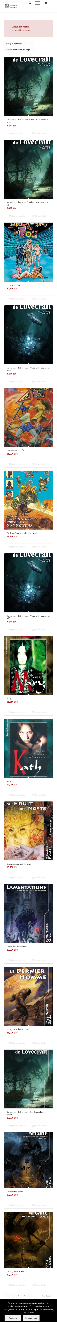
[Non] (53, 1310)
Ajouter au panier (18, 133)
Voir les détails (40, 133)
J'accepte (13, 1318)
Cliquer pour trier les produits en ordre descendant (31, 44)
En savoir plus (31, 1318)
